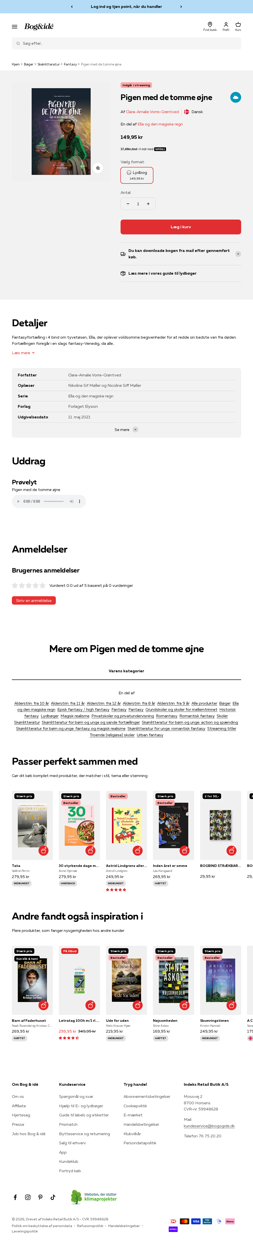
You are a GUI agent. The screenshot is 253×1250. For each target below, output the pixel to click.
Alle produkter (204, 703)
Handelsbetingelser (141, 1124)
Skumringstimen (214, 1020)
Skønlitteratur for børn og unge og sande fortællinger (91, 722)
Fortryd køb (70, 1170)
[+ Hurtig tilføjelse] (43, 850)
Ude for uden (117, 1020)
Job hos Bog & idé (28, 1133)
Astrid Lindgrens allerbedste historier (126, 865)
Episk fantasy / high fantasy (83, 709)
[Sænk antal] (128, 204)
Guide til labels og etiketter (84, 1114)
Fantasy (70, 64)
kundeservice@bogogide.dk (209, 1125)
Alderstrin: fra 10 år (31, 703)
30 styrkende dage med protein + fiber (79, 865)
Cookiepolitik (135, 1105)
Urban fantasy (150, 734)
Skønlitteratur (49, 64)
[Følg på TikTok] (53, 1197)
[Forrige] (72, 6)
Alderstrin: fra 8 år (139, 703)
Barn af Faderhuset (29, 1020)
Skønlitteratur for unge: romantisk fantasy (166, 728)
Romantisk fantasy (197, 715)
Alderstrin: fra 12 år (104, 703)
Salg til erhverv (72, 1142)
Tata (16, 865)
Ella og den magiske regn (160, 124)
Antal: (126, 192)
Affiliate (19, 1105)
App (63, 1152)
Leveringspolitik (25, 1231)
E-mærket (133, 1114)
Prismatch (68, 1124)
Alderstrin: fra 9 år (173, 703)
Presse (18, 1124)
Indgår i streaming (136, 85)
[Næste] (181, 6)
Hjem (16, 64)
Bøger (28, 64)
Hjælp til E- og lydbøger (81, 1105)
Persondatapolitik (140, 1142)
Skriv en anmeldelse (34, 600)
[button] (116, 889)
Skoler (222, 715)
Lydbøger (50, 715)
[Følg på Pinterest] (40, 1197)
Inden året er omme (170, 865)
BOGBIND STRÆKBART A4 (220, 865)
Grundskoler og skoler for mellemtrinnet (181, 709)
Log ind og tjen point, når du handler (126, 6)
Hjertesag (21, 1114)
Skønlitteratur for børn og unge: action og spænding (190, 722)
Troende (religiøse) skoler (112, 734)
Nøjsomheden (165, 1020)
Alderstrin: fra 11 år (68, 703)
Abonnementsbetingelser (147, 1096)
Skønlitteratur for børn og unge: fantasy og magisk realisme (71, 728)
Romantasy (166, 715)
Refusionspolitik (90, 1226)
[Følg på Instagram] (27, 1197)
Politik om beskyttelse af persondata (42, 1226)
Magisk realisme (75, 715)
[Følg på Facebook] (15, 1197)
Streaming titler (221, 728)
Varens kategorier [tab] (126, 670)
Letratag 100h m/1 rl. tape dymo (79, 1020)
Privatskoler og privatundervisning (122, 715)
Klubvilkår (132, 1133)
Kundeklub (68, 1161)
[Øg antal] (148, 204)
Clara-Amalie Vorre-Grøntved (152, 111)
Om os (18, 1096)
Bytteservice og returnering (84, 1133)
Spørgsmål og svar (76, 1096)
